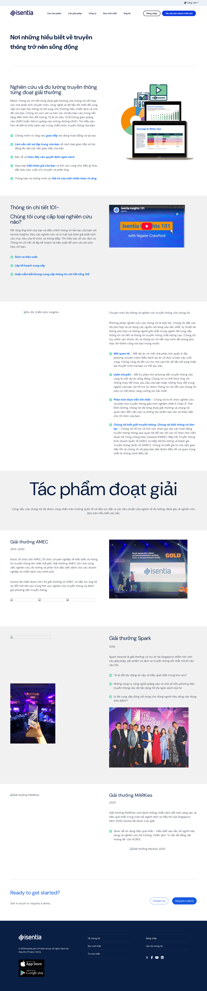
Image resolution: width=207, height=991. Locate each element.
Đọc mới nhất (110, 13)
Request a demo (184, 900)
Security (22, 952)
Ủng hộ (127, 13)
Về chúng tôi (94, 938)
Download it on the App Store (31, 963)
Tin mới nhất (94, 953)
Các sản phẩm (54, 13)
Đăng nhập (152, 13)
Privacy (30, 952)
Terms (38, 952)
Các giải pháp (75, 13)
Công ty (92, 13)
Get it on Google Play (31, 972)
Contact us (159, 900)
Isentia (21, 13)
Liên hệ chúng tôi (154, 946)
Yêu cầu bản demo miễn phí (179, 13)
